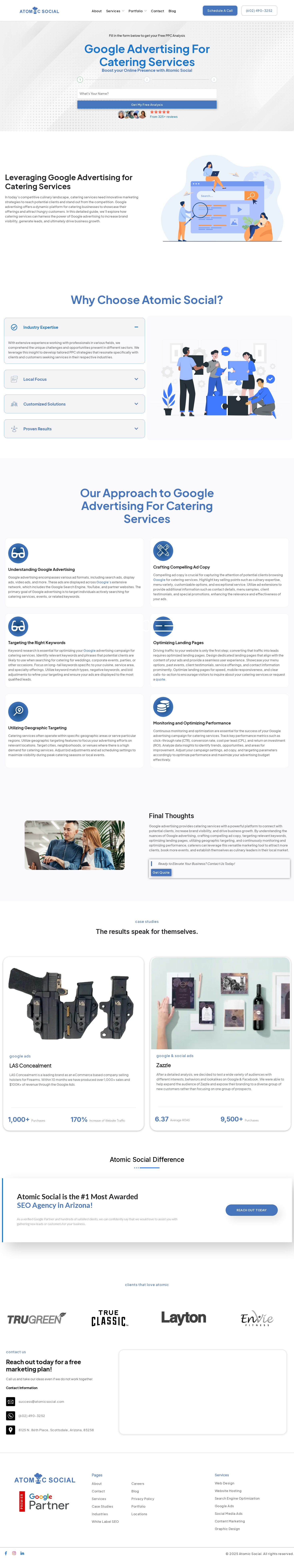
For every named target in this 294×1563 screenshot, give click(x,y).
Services (113, 11)
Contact (157, 11)
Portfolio (136, 11)
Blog (172, 11)
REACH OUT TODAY (252, 1210)
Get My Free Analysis (147, 104)
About (97, 11)
